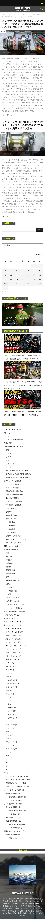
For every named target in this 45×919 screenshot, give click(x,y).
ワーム (8, 738)
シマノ (3, 31)
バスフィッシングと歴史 (12, 642)
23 (40, 279)
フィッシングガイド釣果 (15, 604)
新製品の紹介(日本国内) (14, 491)
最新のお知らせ (16, 800)
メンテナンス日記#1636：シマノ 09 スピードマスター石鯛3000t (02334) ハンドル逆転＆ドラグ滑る (22, 24)
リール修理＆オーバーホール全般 (18, 780)
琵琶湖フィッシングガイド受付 (15, 831)
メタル (8, 704)
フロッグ (9, 697)
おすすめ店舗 (11, 532)
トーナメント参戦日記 (14, 608)
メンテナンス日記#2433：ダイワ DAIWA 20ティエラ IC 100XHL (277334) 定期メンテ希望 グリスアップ (23, 355)
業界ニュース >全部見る (12, 481)
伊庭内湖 (9, 563)
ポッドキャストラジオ (12, 618)
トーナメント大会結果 (14, 501)
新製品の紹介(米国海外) (14, 494)
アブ (7, 450)
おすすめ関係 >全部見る (12, 505)
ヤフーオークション (13, 543)
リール (8, 752)
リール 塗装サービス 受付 (13, 804)
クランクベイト (11, 687)
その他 (8, 467)
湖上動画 (12, 529)
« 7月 (4, 291)
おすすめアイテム (12, 512)
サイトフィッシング (13, 652)
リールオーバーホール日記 (13, 446)
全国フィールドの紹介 (12, 546)
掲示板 (6, 773)
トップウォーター (12, 718)
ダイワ (8, 453)
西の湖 (8, 567)
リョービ (9, 460)
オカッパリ (10, 663)
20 (22, 279)
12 (17, 275)
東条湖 (8, 594)
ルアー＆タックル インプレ (16, 539)
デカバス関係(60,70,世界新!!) (14, 611)
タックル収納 (11, 711)
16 (40, 275)
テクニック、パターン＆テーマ (15, 646)
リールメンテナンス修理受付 (14, 790)
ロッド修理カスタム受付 (12, 817)
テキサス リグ (11, 714)
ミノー (8, 701)
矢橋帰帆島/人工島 (13, 580)
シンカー (9, 735)
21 (28, 279)
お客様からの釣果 (12, 601)
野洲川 (8, 577)
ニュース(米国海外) (13, 488)
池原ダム (9, 556)
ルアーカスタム (11, 749)
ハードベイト (11, 666)
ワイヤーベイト (11, 742)
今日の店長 (8, 443)
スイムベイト (11, 694)
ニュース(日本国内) (13, 484)
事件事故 (12, 522)
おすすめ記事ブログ (13, 536)
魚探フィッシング (12, 659)
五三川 (8, 553)
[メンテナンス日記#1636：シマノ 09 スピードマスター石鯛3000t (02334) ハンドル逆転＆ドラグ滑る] (22, 42)
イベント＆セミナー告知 (15, 439)
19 (17, 279)
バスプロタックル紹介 (12, 615)
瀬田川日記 (13, 587)
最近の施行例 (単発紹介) (17, 810)
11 (11, 275)
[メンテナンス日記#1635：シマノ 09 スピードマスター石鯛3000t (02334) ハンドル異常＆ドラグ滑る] (22, 144)
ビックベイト (11, 670)
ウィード (9, 673)
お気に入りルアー (12, 515)
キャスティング (11, 680)
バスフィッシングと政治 (12, 639)
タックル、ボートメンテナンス (15, 625)
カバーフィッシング (13, 649)
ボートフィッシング (13, 656)
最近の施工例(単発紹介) (17, 797)
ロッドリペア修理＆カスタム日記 (16, 470)
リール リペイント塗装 (14, 628)
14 (28, 275)
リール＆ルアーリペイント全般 (17, 776)
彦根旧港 (9, 560)
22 (34, 279)
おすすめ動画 (11, 518)
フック (8, 721)
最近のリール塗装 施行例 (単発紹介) (19, 477)
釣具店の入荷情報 (12, 498)
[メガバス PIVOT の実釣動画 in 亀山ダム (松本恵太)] (22, 314)
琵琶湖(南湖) (10, 573)
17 (5, 279)
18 (11, 279)
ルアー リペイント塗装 (14, 632)
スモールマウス (11, 707)
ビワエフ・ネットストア (12, 429)
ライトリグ (10, 728)
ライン (8, 731)
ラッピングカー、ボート (12, 622)
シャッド (9, 690)
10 (5, 275)
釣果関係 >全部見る (11, 549)
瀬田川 (8, 584)
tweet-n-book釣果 (13, 597)
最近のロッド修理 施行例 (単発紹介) (19, 474)
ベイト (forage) (11, 725)
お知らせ (7, 433)
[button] (42, 9)
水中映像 (12, 525)
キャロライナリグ (12, 683)
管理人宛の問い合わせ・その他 (17, 786)
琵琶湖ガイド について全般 (16, 783)
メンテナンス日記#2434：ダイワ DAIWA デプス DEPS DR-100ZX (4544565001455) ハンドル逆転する (23, 411)
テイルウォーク (11, 464)
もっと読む (6, 115)
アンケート (10, 436)
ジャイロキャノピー (13, 635)
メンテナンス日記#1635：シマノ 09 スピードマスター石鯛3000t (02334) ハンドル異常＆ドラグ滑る (22, 125)
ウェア (8, 676)
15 (34, 275)
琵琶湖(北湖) (10, 570)
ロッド (8, 755)
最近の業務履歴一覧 (13, 793)
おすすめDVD (11, 508)
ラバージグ (10, 745)
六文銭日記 (13, 591)
